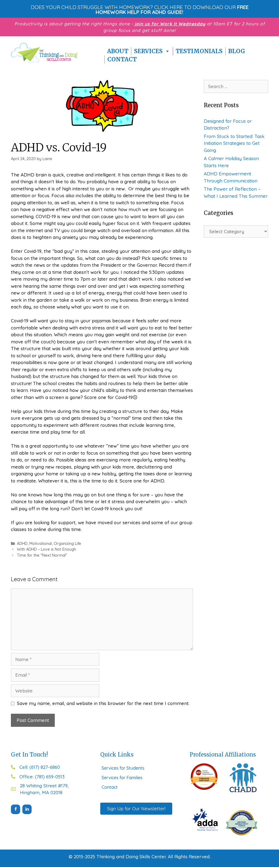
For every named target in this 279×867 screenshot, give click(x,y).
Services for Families (122, 777)
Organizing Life (67, 543)
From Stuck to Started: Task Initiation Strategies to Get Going (234, 143)
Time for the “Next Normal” (42, 555)
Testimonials (199, 51)
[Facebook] (15, 809)
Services (148, 51)
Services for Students (123, 768)
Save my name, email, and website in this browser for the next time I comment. (103, 703)
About (117, 51)
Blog (236, 51)
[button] (139, 9)
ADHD (22, 543)
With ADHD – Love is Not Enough (46, 549)
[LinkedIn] (27, 809)
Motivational (40, 543)
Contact (122, 59)
